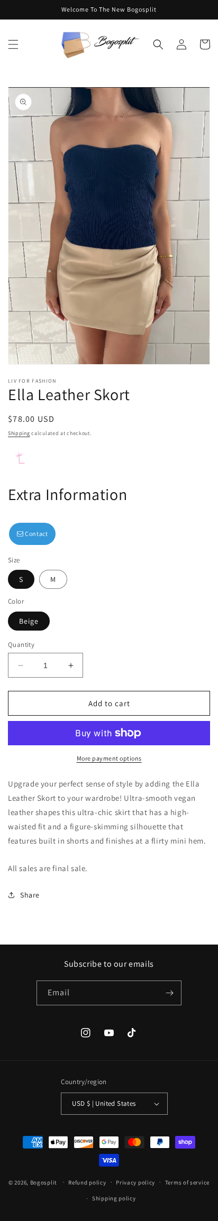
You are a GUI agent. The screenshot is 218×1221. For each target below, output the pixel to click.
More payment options (109, 758)
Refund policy (87, 1182)
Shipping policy (114, 1198)
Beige (29, 621)
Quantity (21, 644)
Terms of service (187, 1182)
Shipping (19, 433)
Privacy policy (135, 1182)
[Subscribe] (169, 992)
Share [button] (30, 895)
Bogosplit (43, 1182)
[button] (13, 44)
